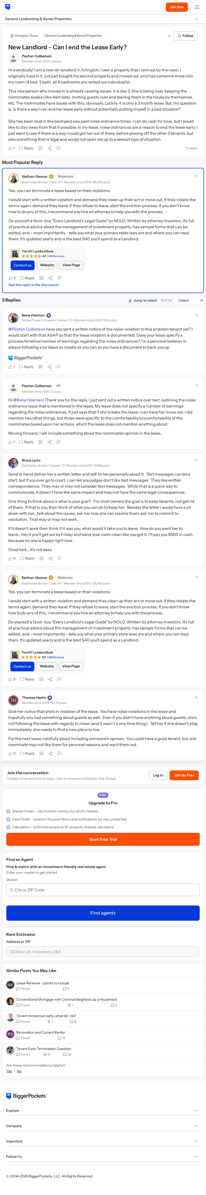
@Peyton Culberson (26, 329)
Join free (177, 7)
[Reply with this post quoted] (40, 148)
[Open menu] (197, 7)
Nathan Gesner (34, 176)
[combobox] (105, 890)
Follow (188, 35)
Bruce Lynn (31, 460)
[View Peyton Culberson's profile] (13, 59)
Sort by (166, 300)
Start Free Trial (103, 839)
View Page (71, 265)
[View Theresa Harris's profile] (13, 700)
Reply (29, 148)
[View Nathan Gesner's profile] (14, 178)
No (19, 1071)
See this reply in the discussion (34, 285)
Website (47, 265)
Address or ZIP (18, 941)
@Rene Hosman (28, 399)
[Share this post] (49, 148)
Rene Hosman (33, 315)
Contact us (22, 265)
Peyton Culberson (37, 56)
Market (12, 880)
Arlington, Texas (26, 35)
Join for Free (184, 775)
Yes (9, 1071)
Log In (158, 775)
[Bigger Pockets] (7, 7)
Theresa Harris (34, 697)
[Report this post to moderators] (58, 148)
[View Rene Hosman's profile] (13, 318)
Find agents (103, 913)
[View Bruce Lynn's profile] (13, 463)
